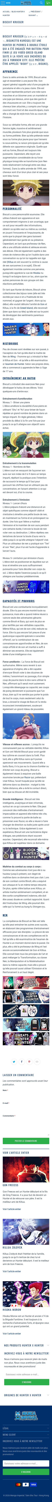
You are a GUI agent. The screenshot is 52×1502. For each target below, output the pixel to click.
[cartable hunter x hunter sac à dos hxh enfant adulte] (26, 1030)
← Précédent (35, 12)
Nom (5, 1090)
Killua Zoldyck (12, 1247)
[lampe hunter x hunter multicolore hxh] (26, 592)
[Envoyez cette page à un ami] (37, 1062)
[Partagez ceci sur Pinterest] (29, 1062)
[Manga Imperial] (26, 3)
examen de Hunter (15, 364)
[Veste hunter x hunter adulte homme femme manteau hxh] (26, 1002)
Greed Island (26, 308)
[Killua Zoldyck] (26, 1232)
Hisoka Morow (12, 1309)
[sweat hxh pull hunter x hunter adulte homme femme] (26, 1044)
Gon (42, 304)
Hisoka (36, 273)
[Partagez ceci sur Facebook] (22, 1062)
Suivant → (33, 15)
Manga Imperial (17, 1495)
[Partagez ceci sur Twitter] (14, 1062)
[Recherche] (41, 3)
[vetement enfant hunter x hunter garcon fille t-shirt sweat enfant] (26, 1016)
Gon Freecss (10, 1185)
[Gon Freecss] (26, 1169)
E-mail (6, 1103)
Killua (10, 262)
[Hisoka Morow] (26, 1294)
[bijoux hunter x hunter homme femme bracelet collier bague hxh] (26, 859)
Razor (27, 777)
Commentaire (9, 1116)
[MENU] (1, 3)
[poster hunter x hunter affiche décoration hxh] (26, 988)
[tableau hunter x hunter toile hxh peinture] (26, 335)
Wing (13, 356)
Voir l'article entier (12, 1209)
